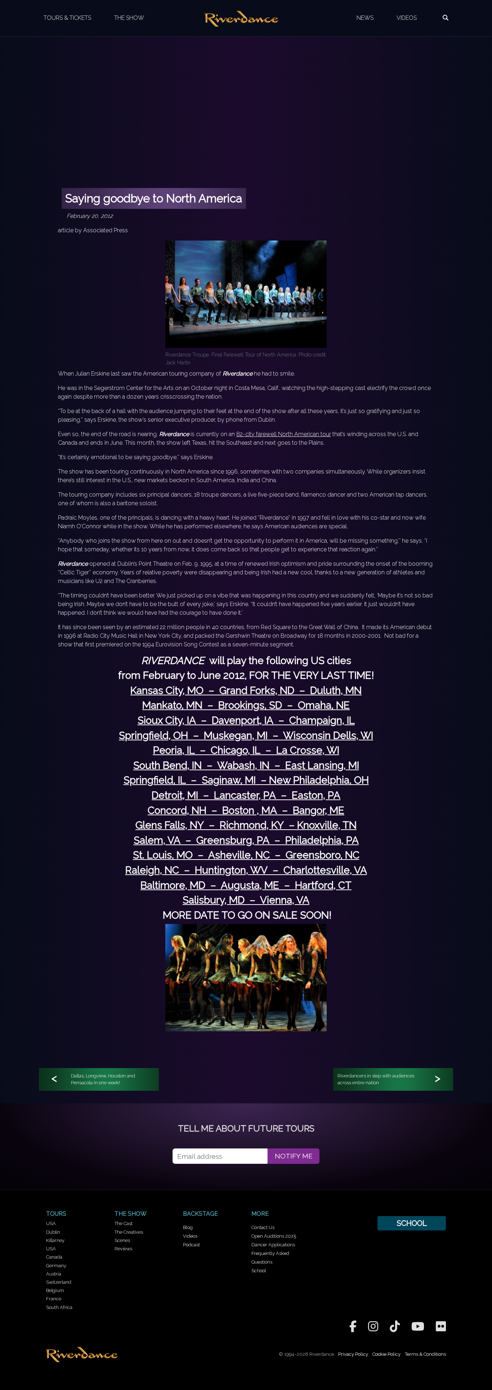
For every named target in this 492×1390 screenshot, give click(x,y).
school (412, 1223)
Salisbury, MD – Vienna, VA (246, 900)
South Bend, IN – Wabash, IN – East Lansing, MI (246, 765)
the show (131, 1213)
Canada (54, 1257)
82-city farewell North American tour (283, 434)
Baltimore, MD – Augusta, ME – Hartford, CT (246, 885)
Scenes (122, 1240)
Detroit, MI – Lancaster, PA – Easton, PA (246, 795)
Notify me (294, 1156)
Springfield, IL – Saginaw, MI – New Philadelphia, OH (246, 780)
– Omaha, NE (316, 705)
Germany (56, 1265)
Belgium (55, 1290)
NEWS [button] (365, 17)
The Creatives (129, 1232)
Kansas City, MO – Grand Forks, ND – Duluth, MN (246, 690)
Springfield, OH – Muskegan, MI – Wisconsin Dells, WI (246, 735)
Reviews (123, 1248)
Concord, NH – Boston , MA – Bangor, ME (246, 810)
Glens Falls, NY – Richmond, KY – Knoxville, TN (246, 825)
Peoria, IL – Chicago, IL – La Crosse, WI (246, 750)
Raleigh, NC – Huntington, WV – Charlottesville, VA (246, 870)
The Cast (124, 1223)
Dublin (53, 1232)
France (53, 1298)
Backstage (200, 1213)
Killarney (55, 1240)
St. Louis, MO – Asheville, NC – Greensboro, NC (246, 855)
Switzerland (58, 1282)
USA (51, 1223)
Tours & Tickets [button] (67, 17)
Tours (56, 1213)
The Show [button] (129, 17)
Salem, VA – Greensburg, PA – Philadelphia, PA (246, 840)
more (260, 1213)
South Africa (59, 1307)
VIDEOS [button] (407, 17)
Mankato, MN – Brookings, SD (212, 705)
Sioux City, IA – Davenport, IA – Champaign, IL (246, 720)
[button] (445, 18)
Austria (53, 1274)
